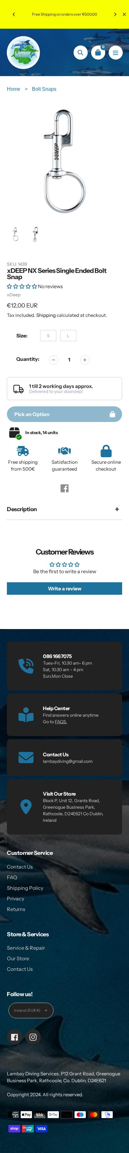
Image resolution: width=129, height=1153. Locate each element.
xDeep (13, 295)
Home (14, 89)
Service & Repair (26, 948)
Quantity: (27, 359)
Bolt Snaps (44, 89)
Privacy (15, 898)
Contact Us (20, 867)
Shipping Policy (25, 888)
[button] (22, 286)
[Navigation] (116, 53)
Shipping (46, 315)
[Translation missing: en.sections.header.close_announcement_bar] (124, 14)
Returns (16, 909)
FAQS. (61, 721)
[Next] (115, 14)
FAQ (12, 877)
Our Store (18, 958)
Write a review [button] (64, 588)
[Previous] (14, 14)
